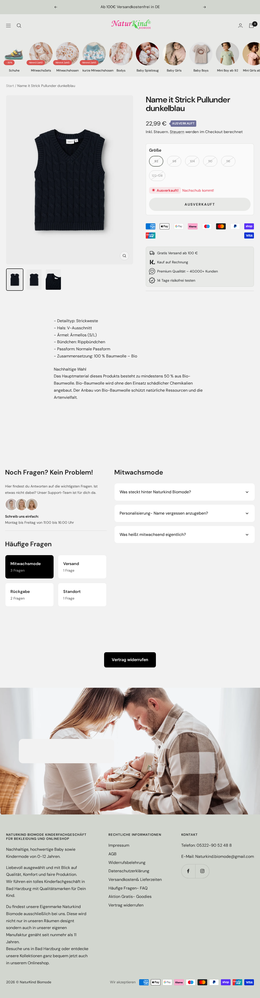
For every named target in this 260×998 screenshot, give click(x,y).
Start (10, 85)
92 (156, 161)
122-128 (157, 176)
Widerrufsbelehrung (126, 862)
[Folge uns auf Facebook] (188, 871)
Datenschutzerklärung (128, 871)
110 (210, 161)
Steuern (177, 131)
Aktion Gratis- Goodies (130, 896)
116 (228, 161)
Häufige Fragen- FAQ (128, 888)
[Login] (240, 25)
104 (192, 161)
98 (174, 161)
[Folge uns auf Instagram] (202, 871)
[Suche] (19, 25)
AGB (112, 854)
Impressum (118, 845)
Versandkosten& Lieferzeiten (135, 879)
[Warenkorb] (251, 25)
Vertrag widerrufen (130, 659)
